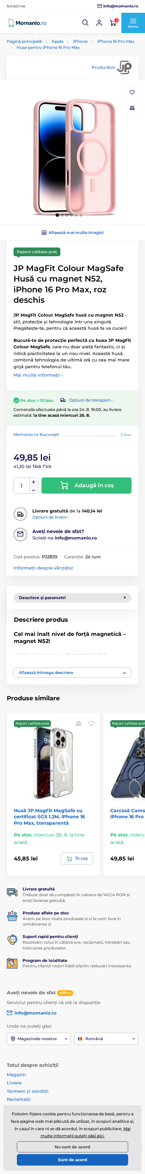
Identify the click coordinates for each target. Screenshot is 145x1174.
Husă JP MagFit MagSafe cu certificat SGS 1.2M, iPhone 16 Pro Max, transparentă (49, 817)
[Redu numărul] (34, 490)
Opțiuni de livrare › (50, 517)
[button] (85, 23)
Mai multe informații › (38, 375)
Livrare (14, 1082)
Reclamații (19, 1099)
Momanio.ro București (36, 434)
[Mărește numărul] (34, 482)
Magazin (16, 1074)
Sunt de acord (72, 1159)
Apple (57, 41)
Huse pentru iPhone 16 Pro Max (48, 47)
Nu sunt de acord (72, 1146)
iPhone (80, 41)
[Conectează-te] (99, 23)
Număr (22, 486)
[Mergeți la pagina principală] (27, 23)
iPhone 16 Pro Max (116, 41)
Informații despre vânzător (43, 567)
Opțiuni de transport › (91, 400)
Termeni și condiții (28, 1091)
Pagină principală (24, 41)
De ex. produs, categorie (50, 54)
